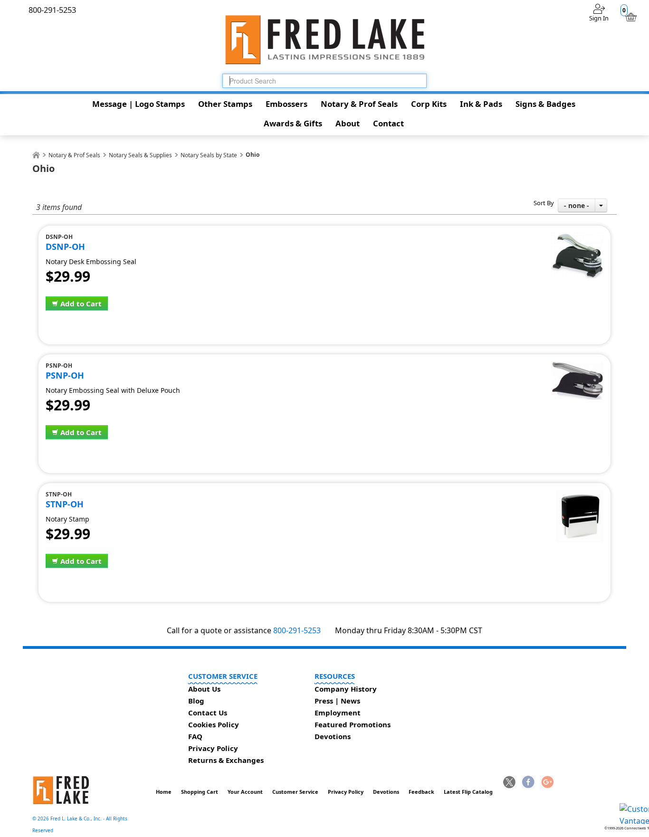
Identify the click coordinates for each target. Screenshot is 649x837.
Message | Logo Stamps (138, 103)
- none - (576, 205)
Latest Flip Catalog (468, 791)
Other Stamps (225, 103)
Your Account (245, 791)
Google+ (547, 783)
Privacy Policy (213, 748)
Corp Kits (429, 103)
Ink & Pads (481, 103)
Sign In (599, 18)
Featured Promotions (353, 724)
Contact (388, 123)
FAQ (195, 736)
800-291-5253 (297, 630)
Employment (338, 712)
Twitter (509, 783)
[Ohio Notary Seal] (577, 238)
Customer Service (295, 791)
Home (164, 791)
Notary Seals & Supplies (140, 155)
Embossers (286, 103)
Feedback (421, 791)
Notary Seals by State (209, 155)
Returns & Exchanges (226, 760)
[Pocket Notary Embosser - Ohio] (577, 366)
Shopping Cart (199, 791)
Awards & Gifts (293, 123)
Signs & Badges (545, 103)
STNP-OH (65, 504)
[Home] (36, 155)
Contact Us (207, 712)
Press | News (337, 700)
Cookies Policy (213, 724)
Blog (196, 700)
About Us (204, 689)
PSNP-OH (65, 375)
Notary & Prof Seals (359, 103)
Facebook (528, 783)
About (347, 123)
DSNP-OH (65, 246)
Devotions (333, 736)
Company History (346, 689)
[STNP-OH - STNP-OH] (579, 495)
